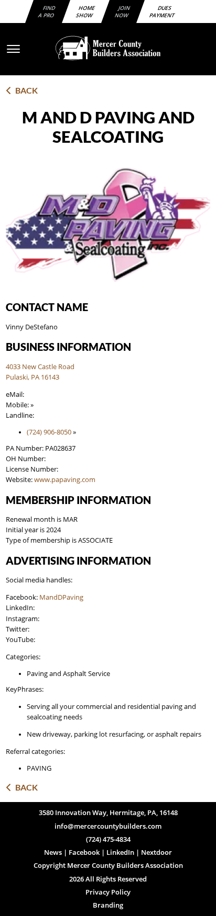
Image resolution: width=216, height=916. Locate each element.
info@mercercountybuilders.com (108, 826)
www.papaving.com (64, 479)
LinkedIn (120, 852)
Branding (108, 905)
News (53, 852)
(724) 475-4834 (108, 839)
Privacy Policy (108, 892)
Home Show (85, 11)
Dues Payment (162, 11)
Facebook (84, 852)
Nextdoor (156, 852)
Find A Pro (47, 11)
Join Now (123, 11)
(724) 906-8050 (49, 432)
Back (25, 90)
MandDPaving (61, 597)
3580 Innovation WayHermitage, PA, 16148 (108, 812)
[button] (108, 48)
